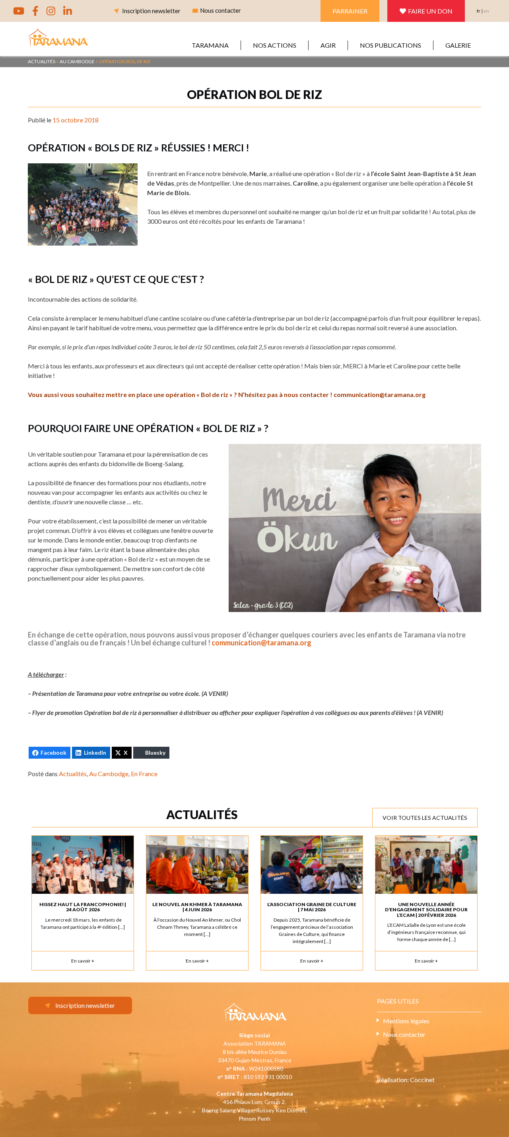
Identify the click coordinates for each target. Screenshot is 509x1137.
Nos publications (390, 45)
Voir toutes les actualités (425, 817)
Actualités (73, 773)
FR (478, 11)
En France (144, 773)
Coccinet (422, 1079)
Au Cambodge (108, 773)
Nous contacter (404, 1034)
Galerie (458, 45)
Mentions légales (406, 1021)
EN (486, 11)
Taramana (210, 45)
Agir (328, 45)
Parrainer (349, 11)
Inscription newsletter (151, 10)
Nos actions (274, 45)
